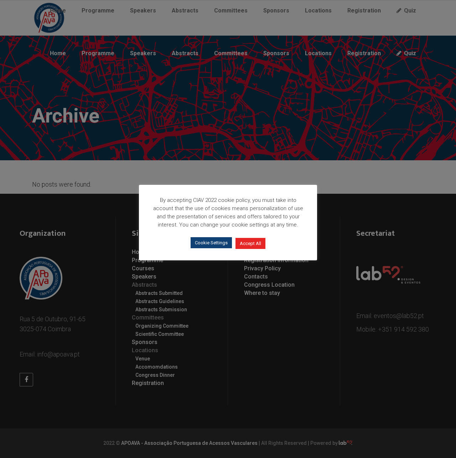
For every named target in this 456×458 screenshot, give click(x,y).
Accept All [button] (250, 243)
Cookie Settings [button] (211, 242)
